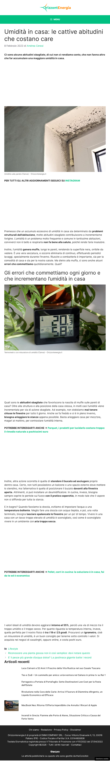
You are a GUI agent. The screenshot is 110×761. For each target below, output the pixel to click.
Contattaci (76, 744)
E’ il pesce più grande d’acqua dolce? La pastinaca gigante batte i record (50, 657)
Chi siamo (34, 729)
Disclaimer (75, 729)
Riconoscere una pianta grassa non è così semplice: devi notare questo (49, 653)
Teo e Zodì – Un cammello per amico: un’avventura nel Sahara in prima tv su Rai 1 (63, 675)
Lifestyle (13, 648)
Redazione (46, 729)
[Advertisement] (55, 84)
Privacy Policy (61, 729)
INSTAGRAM (72, 180)
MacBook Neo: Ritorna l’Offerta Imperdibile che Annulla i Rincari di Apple (59, 705)
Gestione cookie (102, 759)
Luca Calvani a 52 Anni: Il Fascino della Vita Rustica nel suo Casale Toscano (60, 668)
